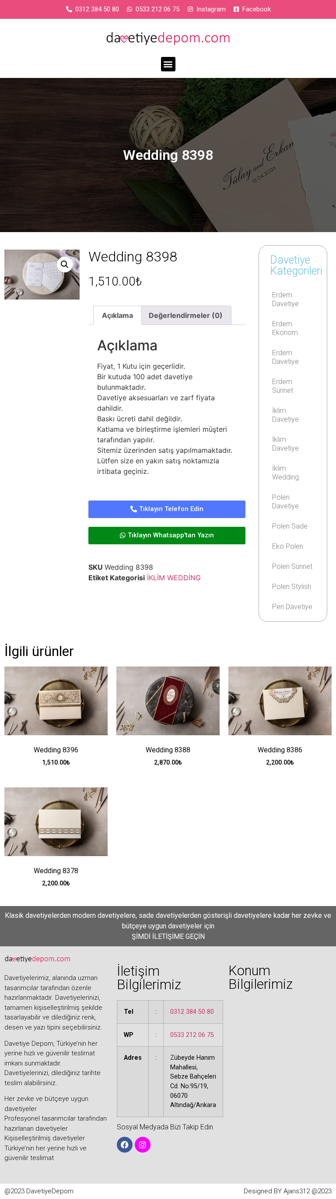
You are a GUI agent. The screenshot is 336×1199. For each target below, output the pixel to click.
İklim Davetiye (285, 414)
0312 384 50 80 (192, 1012)
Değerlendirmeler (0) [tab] (186, 315)
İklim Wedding (285, 472)
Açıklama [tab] (117, 315)
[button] (168, 64)
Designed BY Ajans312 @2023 (288, 1191)
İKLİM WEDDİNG (174, 577)
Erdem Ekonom (285, 328)
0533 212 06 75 (192, 1035)
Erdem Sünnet (282, 386)
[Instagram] (142, 1145)
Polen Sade (290, 526)
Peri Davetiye (292, 607)
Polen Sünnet (292, 566)
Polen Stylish (291, 586)
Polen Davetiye (285, 501)
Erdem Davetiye (285, 299)
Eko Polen (287, 546)
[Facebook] (125, 1145)
